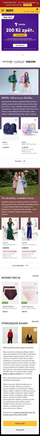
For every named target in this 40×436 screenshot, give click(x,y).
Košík (37, 10)
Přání (28, 11)
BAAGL (5, 142)
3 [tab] (23, 55)
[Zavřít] (38, 3)
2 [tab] (20, 55)
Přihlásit (32, 11)
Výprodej (35, 321)
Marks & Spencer (8, 306)
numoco (5, 243)
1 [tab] (17, 55)
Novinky (35, 276)
